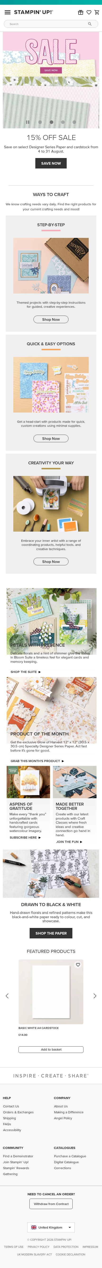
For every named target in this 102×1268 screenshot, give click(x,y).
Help (7, 1098)
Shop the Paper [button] (51, 933)
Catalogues (64, 1148)
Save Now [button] (51, 163)
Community (13, 1148)
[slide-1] (51, 122)
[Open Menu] (7, 12)
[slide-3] (74, 122)
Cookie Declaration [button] (70, 1254)
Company (62, 1098)
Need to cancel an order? (51, 1194)
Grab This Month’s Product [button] (35, 761)
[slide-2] (63, 122)
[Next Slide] (94, 1000)
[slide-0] (40, 122)
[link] (89, 12)
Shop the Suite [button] (24, 672)
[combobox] (51, 24)
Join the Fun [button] (67, 842)
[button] (80, 12)
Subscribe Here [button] (23, 837)
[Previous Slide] (7, 1000)
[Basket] (97, 12)
